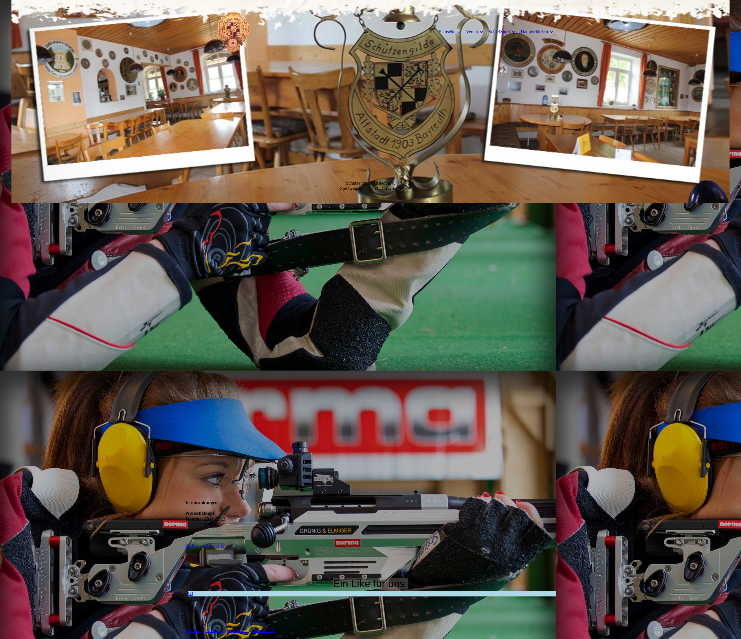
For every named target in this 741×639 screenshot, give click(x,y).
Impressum (237, 630)
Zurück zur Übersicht (204, 545)
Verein (472, 31)
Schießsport (499, 31)
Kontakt (213, 630)
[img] (233, 32)
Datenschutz (263, 630)
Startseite (447, 31)
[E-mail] (190, 593)
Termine (192, 630)
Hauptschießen (534, 31)
